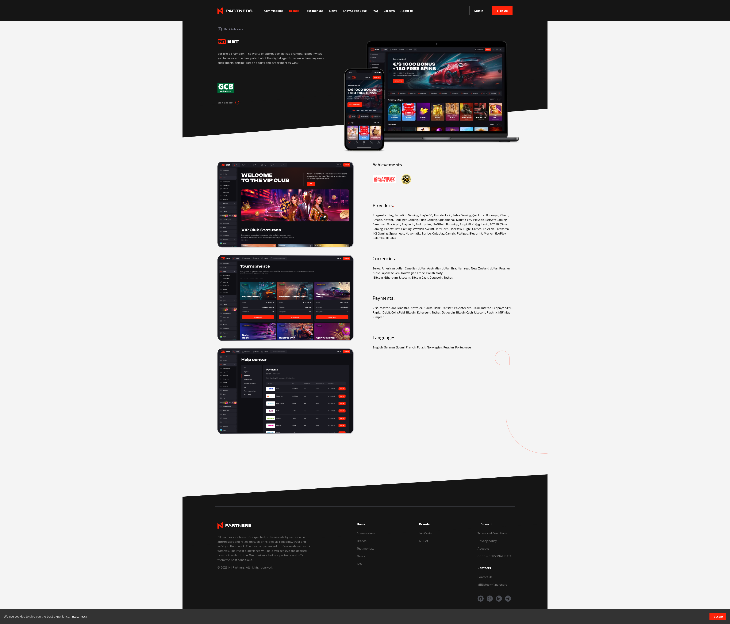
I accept (718, 616)
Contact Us (485, 577)
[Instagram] (490, 599)
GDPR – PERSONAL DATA (495, 556)
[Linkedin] (499, 599)
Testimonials (365, 548)
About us (484, 548)
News (361, 556)
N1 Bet (423, 541)
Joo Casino (426, 533)
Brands (362, 541)
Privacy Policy (79, 616)
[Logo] (234, 10)
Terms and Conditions (492, 533)
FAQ (359, 563)
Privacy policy (487, 541)
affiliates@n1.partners (492, 584)
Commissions (366, 533)
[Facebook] (481, 599)
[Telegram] (508, 599)
